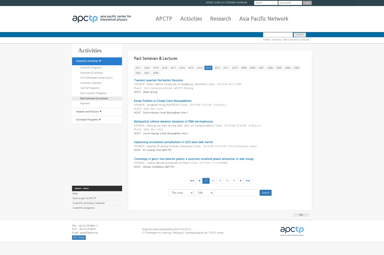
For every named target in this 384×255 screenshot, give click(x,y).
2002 (138, 73)
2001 (147, 73)
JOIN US (219, 2)
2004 (287, 68)
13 (220, 181)
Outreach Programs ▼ (88, 119)
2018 (164, 68)
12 (213, 181)
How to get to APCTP (84, 198)
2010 (235, 68)
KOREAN (242, 2)
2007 (261, 68)
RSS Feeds (79, 237)
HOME (209, 2)
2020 (147, 68)
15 (234, 181)
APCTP (164, 18)
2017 (173, 68)
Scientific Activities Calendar (89, 203)
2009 (243, 68)
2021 (138, 68)
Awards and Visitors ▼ (89, 111)
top (301, 215)
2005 (279, 68)
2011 (226, 68)
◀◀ (192, 181)
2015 (191, 68)
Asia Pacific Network (263, 18)
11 (206, 181)
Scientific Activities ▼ (88, 61)
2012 (217, 68)
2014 (199, 68)
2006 (270, 68)
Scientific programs (83, 208)
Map (75, 193)
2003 (296, 68)
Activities (191, 18)
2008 (252, 68)
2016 (182, 68)
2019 (155, 68)
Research (220, 18)
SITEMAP (231, 2)
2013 (208, 68)
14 (227, 181)
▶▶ (248, 181)
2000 (155, 73)
